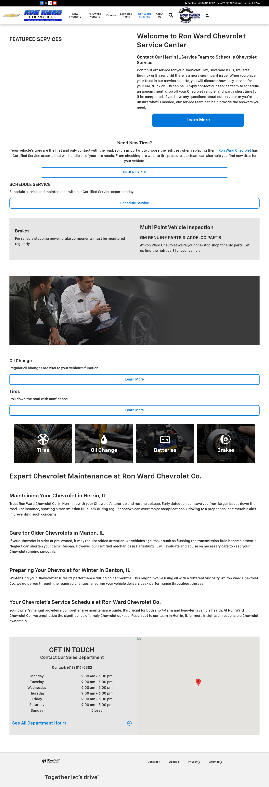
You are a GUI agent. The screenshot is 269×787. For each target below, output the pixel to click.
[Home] (11, 15)
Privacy (193, 762)
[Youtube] (55, 3)
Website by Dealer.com (51, 761)
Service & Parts (126, 15)
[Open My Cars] (206, 15)
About (173, 762)
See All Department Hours (39, 723)
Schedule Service (134, 203)
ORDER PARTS (134, 172)
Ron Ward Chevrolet (234, 150)
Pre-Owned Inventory (94, 15)
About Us (159, 15)
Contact (153, 762)
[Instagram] (50, 3)
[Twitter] (46, 3)
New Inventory (75, 15)
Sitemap (214, 762)
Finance (111, 15)
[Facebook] (42, 3)
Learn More (198, 120)
